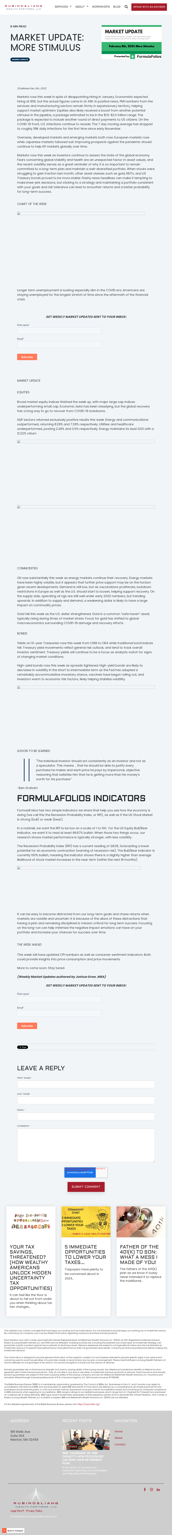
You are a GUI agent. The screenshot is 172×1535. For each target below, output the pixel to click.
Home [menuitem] (118, 1431)
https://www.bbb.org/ (88, 1404)
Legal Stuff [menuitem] (17, 1511)
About (80, 7)
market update (20, 59)
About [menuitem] (119, 1438)
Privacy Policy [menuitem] (34, 1511)
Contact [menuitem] (120, 1444)
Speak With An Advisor (149, 7)
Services (62, 7)
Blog (116, 7)
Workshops (101, 7)
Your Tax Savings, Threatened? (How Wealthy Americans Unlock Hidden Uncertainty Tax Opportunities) (31, 1268)
